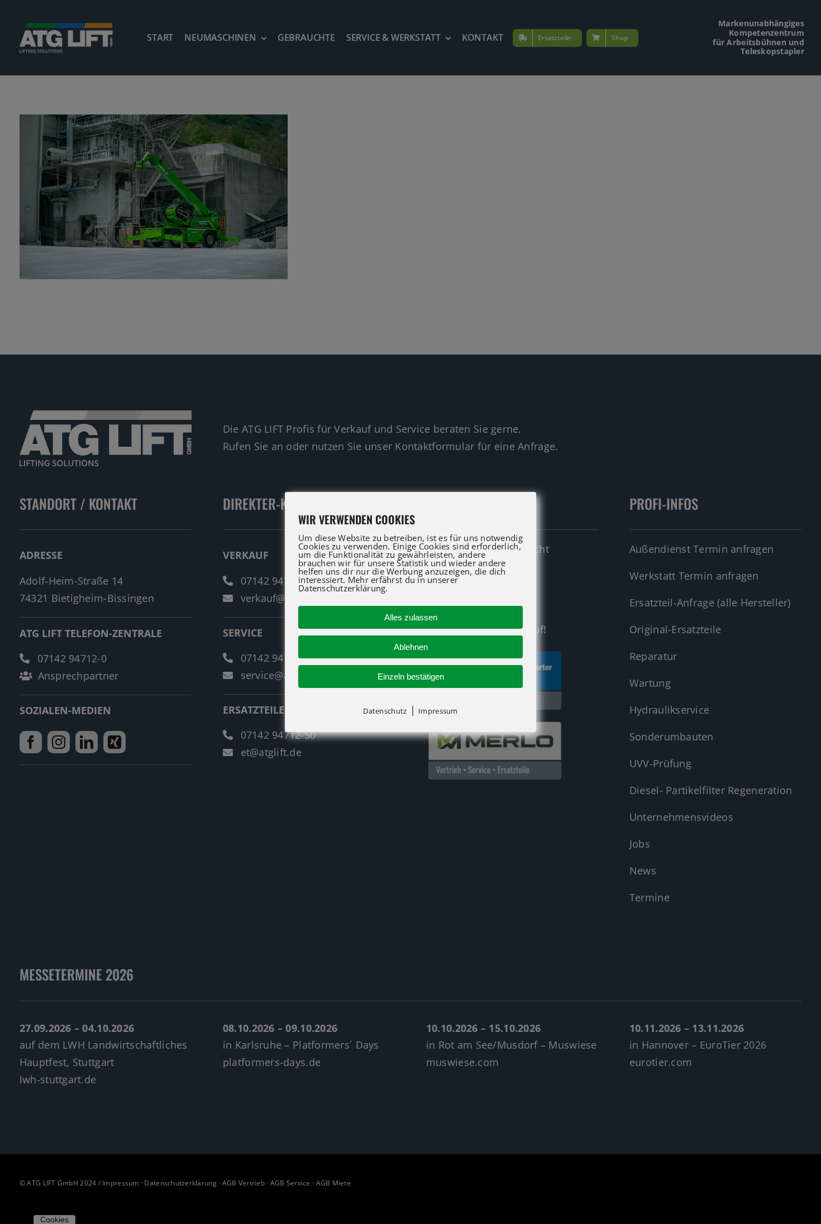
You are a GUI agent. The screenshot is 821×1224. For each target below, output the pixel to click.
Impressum (437, 711)
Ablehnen (411, 647)
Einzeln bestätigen (411, 676)
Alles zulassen (410, 617)
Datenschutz (385, 711)
